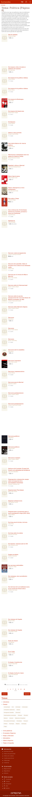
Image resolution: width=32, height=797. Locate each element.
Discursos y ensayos (14, 458)
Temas (4, 698)
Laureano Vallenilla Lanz (13, 484)
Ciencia (18, 709)
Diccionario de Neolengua (15, 99)
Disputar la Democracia (15, 501)
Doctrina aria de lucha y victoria (17, 522)
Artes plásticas (7, 731)
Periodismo (19, 721)
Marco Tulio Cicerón (12, 277)
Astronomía (24, 707)
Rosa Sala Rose (11, 70)
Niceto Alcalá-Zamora (13, 329)
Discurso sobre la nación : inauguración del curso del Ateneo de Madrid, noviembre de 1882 (19, 297)
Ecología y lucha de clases (16, 673)
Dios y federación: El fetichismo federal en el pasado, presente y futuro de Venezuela (17, 211)
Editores (6, 773)
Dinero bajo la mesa (14, 176)
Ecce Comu (11, 651)
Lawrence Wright (12, 200)
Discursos (11, 317)
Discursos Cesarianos (14, 360)
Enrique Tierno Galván (13, 134)
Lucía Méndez (11, 642)
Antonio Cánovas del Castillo (14, 301)
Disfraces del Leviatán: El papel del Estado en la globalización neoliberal (19, 469)
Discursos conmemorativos (16, 371)
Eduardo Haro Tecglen (13, 112)
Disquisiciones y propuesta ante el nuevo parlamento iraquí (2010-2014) (19, 512)
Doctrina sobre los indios (15, 533)
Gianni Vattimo (11, 653)
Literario (11, 718)
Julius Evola (11, 523)
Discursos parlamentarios (15, 393)
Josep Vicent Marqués (13, 674)
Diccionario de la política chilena (18, 78)
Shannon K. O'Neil (12, 566)
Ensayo (5, 704)
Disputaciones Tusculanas (16, 490)
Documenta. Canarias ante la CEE (18, 544)
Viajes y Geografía (8, 743)
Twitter (8, 781)
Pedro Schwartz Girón (13, 545)
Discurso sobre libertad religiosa (17, 307)
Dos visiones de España (15, 619)
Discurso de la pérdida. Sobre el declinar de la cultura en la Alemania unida (19, 265)
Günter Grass (11, 268)
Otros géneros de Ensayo (9, 721)
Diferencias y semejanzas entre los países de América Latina (18, 155)
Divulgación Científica (9, 712)
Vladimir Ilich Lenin (12, 590)
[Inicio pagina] (30, 749)
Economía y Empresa (9, 733)
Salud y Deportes (8, 740)
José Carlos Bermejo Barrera (14, 166)
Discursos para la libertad (15, 382)
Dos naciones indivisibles (15, 565)
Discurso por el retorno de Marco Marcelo (18, 275)
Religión (18, 723)
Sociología (24, 723)
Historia (5, 718)
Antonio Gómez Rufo (12, 663)
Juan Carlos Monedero (13, 471)
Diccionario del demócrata (16, 111)
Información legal (8, 751)
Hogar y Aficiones (8, 735)
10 (20, 689)
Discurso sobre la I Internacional (17, 285)
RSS (7, 786)
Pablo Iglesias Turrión (13, 502)
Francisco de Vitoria (12, 534)
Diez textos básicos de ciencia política (17, 144)
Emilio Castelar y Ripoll (13, 286)
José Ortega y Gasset (12, 631)
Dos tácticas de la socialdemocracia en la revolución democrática (18, 587)
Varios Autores (11, 79)
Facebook (8, 779)
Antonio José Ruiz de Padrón (14, 254)
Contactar (6, 762)
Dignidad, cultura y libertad (16, 165)
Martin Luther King (12, 340)
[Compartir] (22, 2)
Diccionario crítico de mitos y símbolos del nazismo (17, 68)
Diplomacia (11, 221)
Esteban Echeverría (12, 556)
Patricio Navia (11, 90)
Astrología (18, 707)
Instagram (8, 783)
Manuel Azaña (11, 448)
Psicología (11, 723)
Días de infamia (12, 34)
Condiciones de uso (9, 758)
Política (5, 723)
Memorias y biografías (20, 718)
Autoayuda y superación (9, 709)
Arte (13, 707)
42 (24, 689)
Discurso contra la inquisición (17, 253)
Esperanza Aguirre (12, 383)
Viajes (5, 726)
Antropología (7, 707)
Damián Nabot (11, 577)
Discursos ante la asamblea (16, 350)
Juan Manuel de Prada (13, 190)
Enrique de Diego (12, 36)
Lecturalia (3, 5)
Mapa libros (7, 771)
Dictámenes (11, 122)
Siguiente (27, 694)
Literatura (6, 702)
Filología (20, 715)
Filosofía (26, 715)
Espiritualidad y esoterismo (10, 715)
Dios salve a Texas (13, 198)
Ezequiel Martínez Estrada (14, 157)
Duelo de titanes (13, 641)
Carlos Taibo (11, 100)
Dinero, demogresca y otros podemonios (16, 188)
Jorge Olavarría (11, 214)
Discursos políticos (13, 436)
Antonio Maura (11, 123)
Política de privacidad (9, 753)
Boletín (8, 788)
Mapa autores (7, 768)
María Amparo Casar (12, 177)
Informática (6, 738)
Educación (18, 712)
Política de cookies (9, 756)
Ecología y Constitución (15, 662)
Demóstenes (10, 319)
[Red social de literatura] (6, 2)
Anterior (4, 694)
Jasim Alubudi (11, 514)
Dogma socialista (13, 554)
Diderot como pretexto (15, 132)
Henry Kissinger (11, 222)
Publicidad (6, 760)
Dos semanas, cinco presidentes (17, 576)
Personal (26, 721)
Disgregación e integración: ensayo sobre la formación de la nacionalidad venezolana (18, 481)
